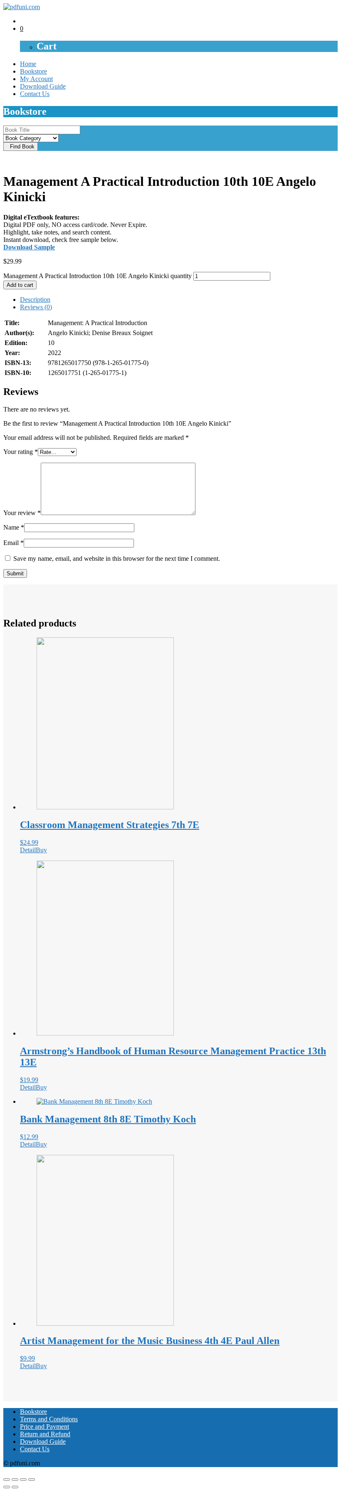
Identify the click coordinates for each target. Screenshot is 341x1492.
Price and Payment (44, 1426)
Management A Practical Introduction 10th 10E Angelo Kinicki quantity (97, 275)
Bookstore (33, 71)
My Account (36, 78)
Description (35, 299)
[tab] (179, 299)
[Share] (15, 1479)
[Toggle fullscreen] (23, 1479)
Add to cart (20, 285)
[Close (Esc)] (6, 1479)
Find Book (21, 146)
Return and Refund (45, 1434)
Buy (41, 849)
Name (13, 527)
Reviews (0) (36, 307)
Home (28, 63)
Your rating (20, 451)
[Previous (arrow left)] (6, 1487)
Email (13, 542)
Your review (22, 512)
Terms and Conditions (49, 1419)
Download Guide (43, 86)
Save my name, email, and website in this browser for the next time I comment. (116, 558)
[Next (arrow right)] (15, 1487)
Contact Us (34, 93)
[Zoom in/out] (31, 1479)
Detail (28, 849)
